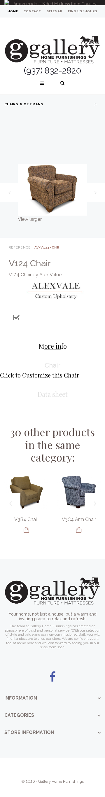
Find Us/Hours (82, 11)
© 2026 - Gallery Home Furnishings (52, 781)
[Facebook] (52, 677)
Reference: (20, 247)
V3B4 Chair (26, 519)
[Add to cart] (26, 530)
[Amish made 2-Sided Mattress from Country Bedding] (52, 2)
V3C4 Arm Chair (79, 519)
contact (32, 11)
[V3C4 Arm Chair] (79, 492)
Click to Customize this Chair (39, 375)
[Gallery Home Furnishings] (52, 42)
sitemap (54, 11)
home (13, 11)
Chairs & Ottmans (24, 104)
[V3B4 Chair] (26, 492)
